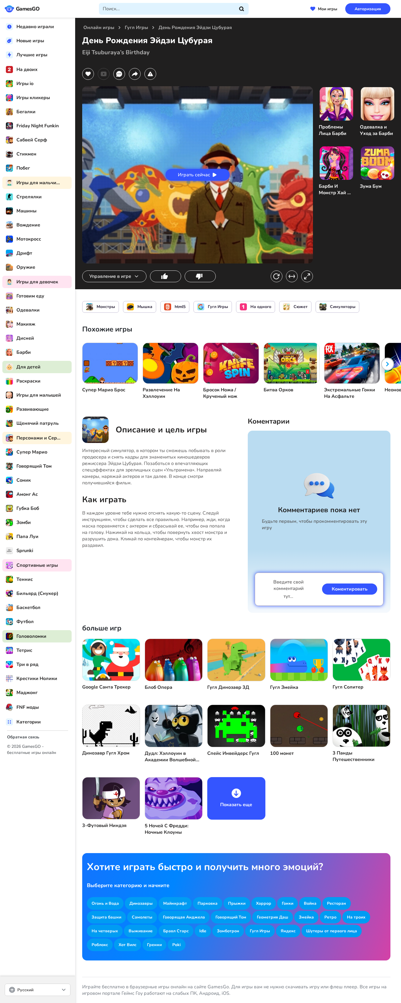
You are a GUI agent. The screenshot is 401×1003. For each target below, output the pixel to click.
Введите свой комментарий (288, 589)
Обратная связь (23, 737)
